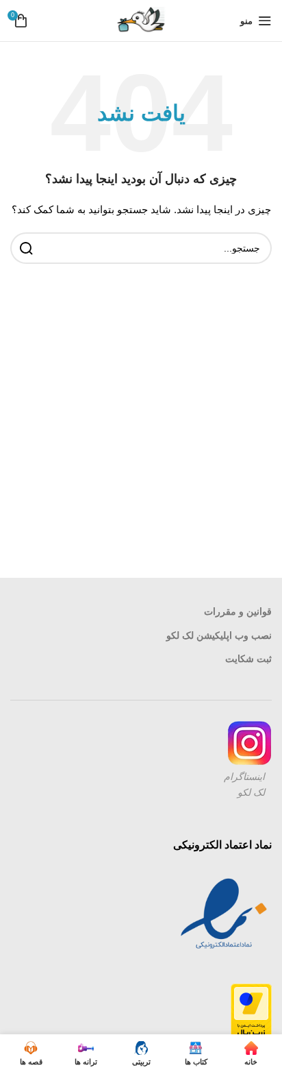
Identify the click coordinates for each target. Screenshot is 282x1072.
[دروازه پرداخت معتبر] (251, 1011)
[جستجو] (26, 248)
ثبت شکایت (248, 658)
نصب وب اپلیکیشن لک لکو (219, 635)
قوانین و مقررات (238, 611)
